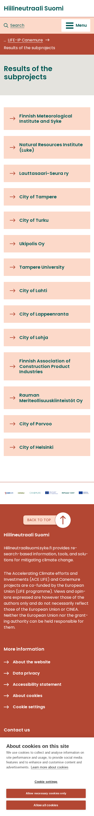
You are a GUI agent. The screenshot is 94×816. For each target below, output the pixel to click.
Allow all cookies (46, 805)
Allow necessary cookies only (46, 793)
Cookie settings (46, 782)
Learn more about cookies (49, 767)
